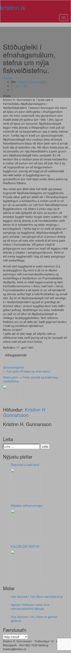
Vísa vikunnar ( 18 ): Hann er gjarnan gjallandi (34, 619)
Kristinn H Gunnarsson (32, 82)
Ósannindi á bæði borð (25, 465)
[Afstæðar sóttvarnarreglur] (25, 524)
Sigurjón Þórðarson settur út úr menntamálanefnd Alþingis (30, 607)
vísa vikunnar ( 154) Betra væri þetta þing (37, 596)
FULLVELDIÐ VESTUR (25, 546)
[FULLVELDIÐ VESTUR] (25, 565)
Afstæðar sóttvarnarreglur (27, 505)
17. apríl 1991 (19, 86)
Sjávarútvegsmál (13, 367)
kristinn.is (12, 7)
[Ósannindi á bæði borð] (25, 483)
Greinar (7, 78)
